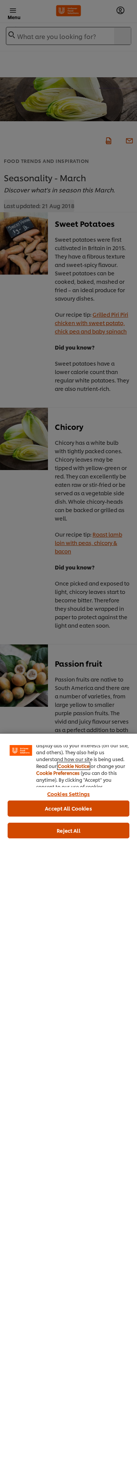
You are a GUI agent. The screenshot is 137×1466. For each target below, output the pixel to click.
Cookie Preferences (58, 773)
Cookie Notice (73, 766)
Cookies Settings (68, 793)
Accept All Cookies (68, 808)
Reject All (68, 830)
